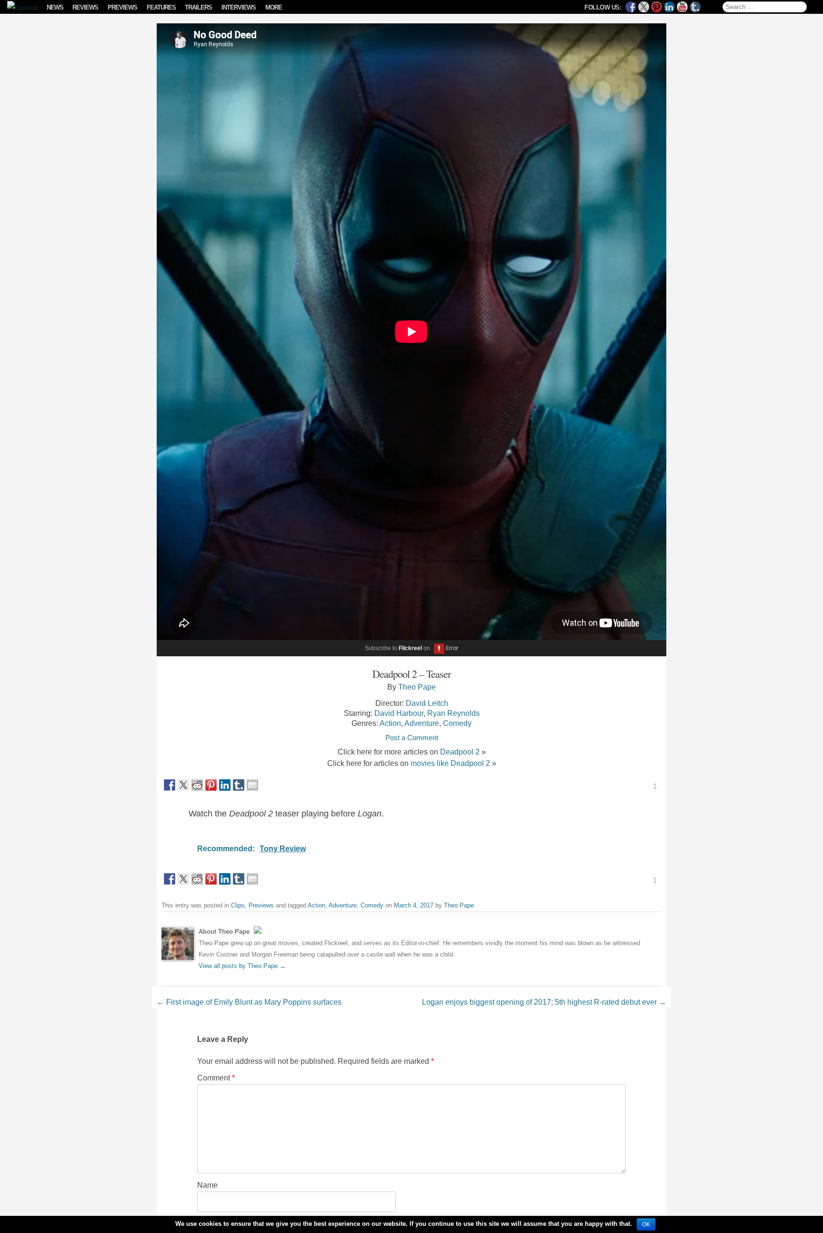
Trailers (198, 7)
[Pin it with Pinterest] (211, 785)
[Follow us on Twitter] (643, 6)
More (273, 7)
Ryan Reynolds (453, 713)
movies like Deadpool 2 (450, 763)
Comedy (457, 723)
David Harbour (398, 713)
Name (207, 1185)
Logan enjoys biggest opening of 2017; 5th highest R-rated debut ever (544, 1002)
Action (390, 723)
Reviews (85, 7)
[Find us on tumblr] (695, 6)
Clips (238, 905)
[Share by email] (252, 785)
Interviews (238, 7)
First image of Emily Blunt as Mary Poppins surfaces (249, 1002)
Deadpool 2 (460, 751)
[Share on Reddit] (197, 785)
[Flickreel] (19, 7)
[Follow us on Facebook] (630, 6)
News (55, 7)
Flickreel (410, 648)
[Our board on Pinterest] (656, 6)
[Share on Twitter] (183, 785)
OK (646, 1224)
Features (161, 7)
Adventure (421, 723)
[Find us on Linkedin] (669, 6)
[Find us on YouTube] (682, 6)
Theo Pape (417, 687)
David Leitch (427, 703)
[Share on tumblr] (238, 785)
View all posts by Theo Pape (242, 965)
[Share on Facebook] (169, 785)
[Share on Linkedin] (225, 785)
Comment (216, 1077)
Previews (122, 7)
